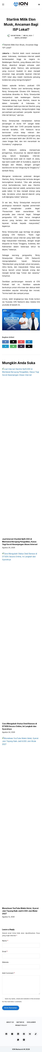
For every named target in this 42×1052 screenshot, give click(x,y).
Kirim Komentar (10, 1008)
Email (5, 951)
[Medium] (30, 1034)
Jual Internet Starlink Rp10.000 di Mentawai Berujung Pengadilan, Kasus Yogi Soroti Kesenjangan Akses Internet (20, 541)
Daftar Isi (20, 1022)
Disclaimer (31, 1022)
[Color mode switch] (39, 4)
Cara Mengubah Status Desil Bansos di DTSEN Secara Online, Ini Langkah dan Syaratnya (19, 726)
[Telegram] (5, 346)
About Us (10, 1022)
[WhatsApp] (13, 346)
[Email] (21, 346)
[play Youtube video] (21, 319)
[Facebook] (5, 342)
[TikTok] (36, 1034)
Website (5, 962)
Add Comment (8, 973)
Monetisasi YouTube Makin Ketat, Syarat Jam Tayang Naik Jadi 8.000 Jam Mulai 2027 (20, 911)
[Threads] (29, 346)
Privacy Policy (21, 1025)
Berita (17, 38)
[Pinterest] (21, 342)
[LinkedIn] (29, 342)
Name (5, 941)
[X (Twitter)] (13, 342)
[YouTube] (24, 1040)
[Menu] (3, 4)
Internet (23, 38)
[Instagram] (12, 1034)
